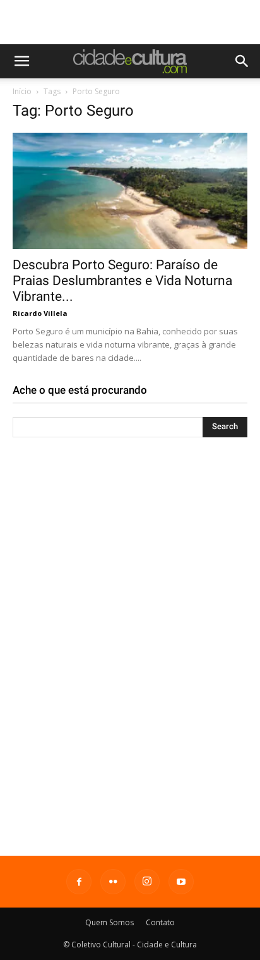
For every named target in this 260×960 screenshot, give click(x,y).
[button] (21, 61)
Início (22, 91)
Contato (160, 922)
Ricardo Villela (40, 313)
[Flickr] (113, 881)
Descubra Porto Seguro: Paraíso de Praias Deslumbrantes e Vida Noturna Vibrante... (122, 280)
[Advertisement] (130, 22)
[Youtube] (181, 881)
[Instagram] (147, 881)
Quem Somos (109, 922)
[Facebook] (79, 881)
